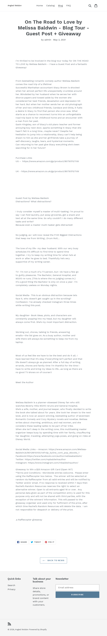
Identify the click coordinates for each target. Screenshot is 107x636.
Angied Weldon (21, 629)
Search (11, 585)
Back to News (55, 560)
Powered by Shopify (38, 629)
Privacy (11, 589)
